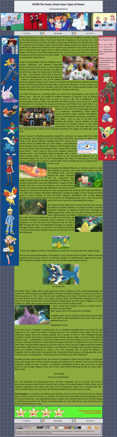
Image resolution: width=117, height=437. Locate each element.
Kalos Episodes (58, 33)
